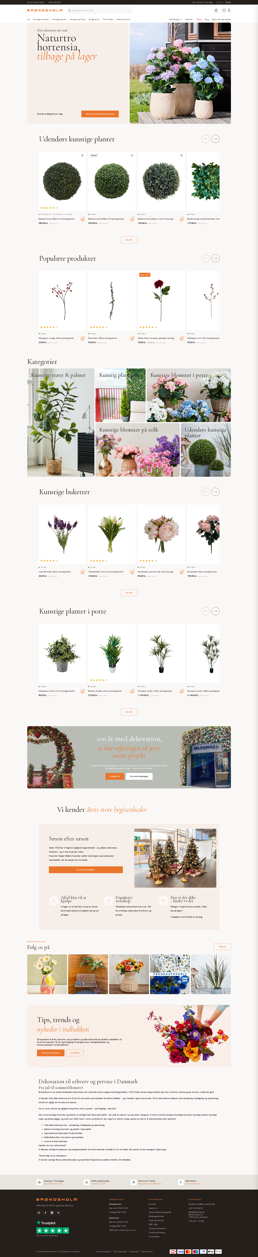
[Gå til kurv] (216, 10)
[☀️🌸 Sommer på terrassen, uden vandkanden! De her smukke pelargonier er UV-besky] (88, 974)
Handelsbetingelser (103, 1252)
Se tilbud (75, 1052)
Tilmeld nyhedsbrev (50, 1052)
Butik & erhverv (123, 19)
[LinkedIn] (51, 1212)
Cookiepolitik (134, 1252)
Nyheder (189, 19)
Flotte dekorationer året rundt (52, 30)
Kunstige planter (59, 19)
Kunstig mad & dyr (78, 19)
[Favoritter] (224, 10)
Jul (28, 19)
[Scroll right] (215, 139)
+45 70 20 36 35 (54, 2)
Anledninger (174, 19)
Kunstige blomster (41, 19)
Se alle (129, 239)
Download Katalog (157, 1232)
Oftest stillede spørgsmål (160, 1212)
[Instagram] (38, 1212)
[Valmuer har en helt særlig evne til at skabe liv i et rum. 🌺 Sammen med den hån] (47, 974)
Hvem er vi (153, 1208)
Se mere (61, 422)
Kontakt (152, 1204)
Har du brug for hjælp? (36, 2)
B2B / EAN (153, 1224)
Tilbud (199, 19)
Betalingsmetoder (156, 1216)
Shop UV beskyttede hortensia (100, 113)
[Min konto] (229, 10)
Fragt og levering (156, 1220)
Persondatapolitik (120, 1252)
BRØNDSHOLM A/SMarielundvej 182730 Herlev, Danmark (198, 1214)
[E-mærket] (58, 1212)
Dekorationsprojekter (221, 19)
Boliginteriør (94, 19)
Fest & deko (108, 19)
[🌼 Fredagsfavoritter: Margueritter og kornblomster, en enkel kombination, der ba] (170, 974)
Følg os (222, 946)
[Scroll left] (206, 139)
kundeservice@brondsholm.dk (202, 1204)
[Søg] (69, 10)
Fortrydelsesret (147, 1252)
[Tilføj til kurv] (82, 219)
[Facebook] (45, 1212)
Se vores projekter (86, 869)
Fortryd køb (154, 1236)
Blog (207, 19)
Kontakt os (115, 776)
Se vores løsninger (139, 776)
